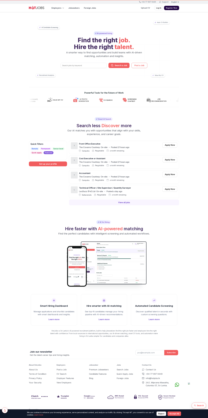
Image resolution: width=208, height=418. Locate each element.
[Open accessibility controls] (5, 410)
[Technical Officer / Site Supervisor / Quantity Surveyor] (124, 191)
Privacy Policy (35, 378)
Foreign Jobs (123, 378)
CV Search (61, 374)
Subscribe (171, 353)
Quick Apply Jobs (125, 374)
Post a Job (139, 65)
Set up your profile (48, 164)
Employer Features (65, 378)
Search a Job (121, 65)
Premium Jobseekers (99, 369)
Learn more (38, 415)
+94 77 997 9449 (154, 374)
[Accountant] (124, 176)
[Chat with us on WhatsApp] (177, 385)
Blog (91, 378)
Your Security (35, 382)
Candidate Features (98, 374)
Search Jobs (122, 369)
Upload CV (145, 8)
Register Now (171, 8)
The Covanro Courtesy (89, 147)
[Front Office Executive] (124, 147)
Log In (158, 8)
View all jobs (124, 202)
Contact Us (151, 369)
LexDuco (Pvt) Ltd (87, 191)
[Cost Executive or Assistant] (124, 162)
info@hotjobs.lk (153, 378)
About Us (33, 369)
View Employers (64, 382)
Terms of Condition (37, 374)
